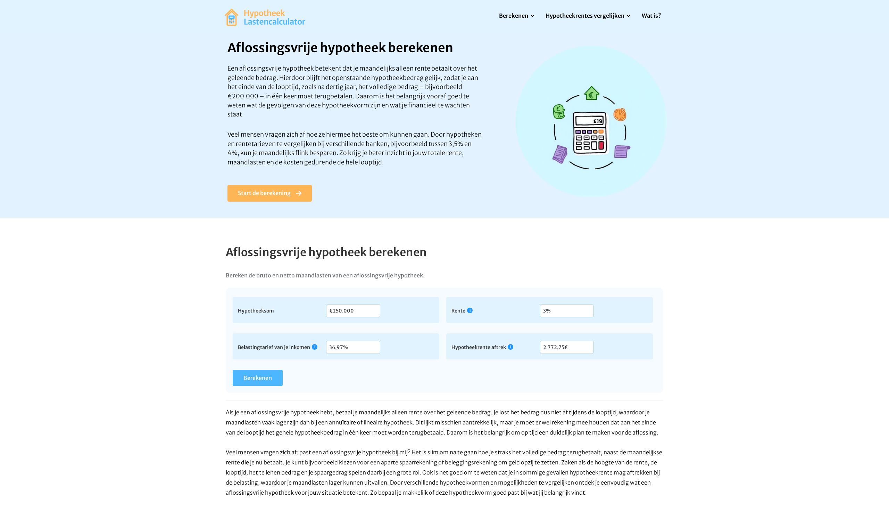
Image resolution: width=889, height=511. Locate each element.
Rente (458, 311)
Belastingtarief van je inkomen (274, 347)
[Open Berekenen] (532, 16)
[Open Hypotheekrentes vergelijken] (628, 16)
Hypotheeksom (256, 310)
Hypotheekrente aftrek (478, 347)
